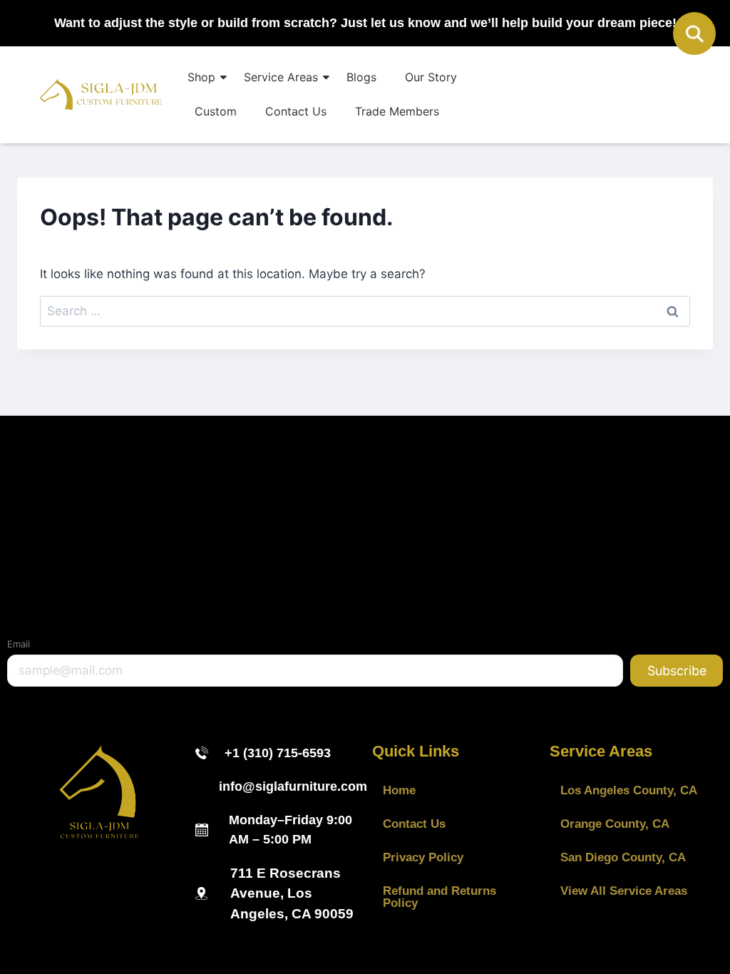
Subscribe (676, 670)
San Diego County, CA (623, 857)
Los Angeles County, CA (628, 790)
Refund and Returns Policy (439, 897)
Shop (201, 77)
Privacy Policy (423, 857)
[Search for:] (365, 311)
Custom (216, 111)
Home (399, 790)
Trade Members (397, 111)
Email (18, 644)
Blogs (361, 77)
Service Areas (281, 77)
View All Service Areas (623, 891)
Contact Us (296, 111)
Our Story (431, 77)
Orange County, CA (614, 824)
